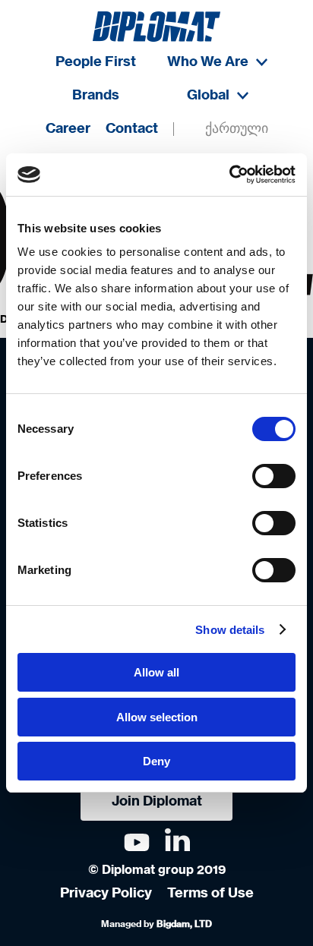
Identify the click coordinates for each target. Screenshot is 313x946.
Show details (229, 629)
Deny (156, 761)
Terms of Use (210, 893)
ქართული (236, 129)
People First (95, 62)
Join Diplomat (157, 802)
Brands (95, 95)
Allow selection (157, 717)
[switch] (274, 476)
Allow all (156, 672)
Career (68, 129)
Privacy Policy (106, 893)
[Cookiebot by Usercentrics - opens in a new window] (229, 174)
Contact (132, 129)
